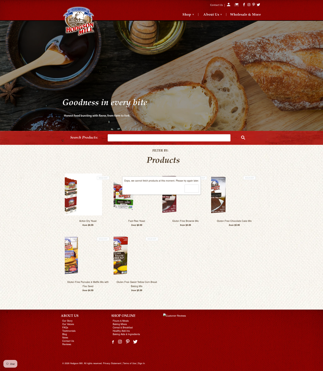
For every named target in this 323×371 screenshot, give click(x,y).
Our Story (67, 320)
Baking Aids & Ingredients (126, 334)
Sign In (141, 363)
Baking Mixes (120, 324)
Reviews (66, 344)
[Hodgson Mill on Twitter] (135, 341)
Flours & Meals (121, 320)
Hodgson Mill (76, 363)
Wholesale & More (245, 15)
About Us (212, 15)
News (65, 337)
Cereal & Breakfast (123, 327)
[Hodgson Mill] (79, 21)
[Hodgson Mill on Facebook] (113, 343)
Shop (188, 15)
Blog (64, 334)
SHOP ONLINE (123, 316)
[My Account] (229, 6)
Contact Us (68, 340)
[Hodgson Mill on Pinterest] (128, 341)
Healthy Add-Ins (121, 330)
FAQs (65, 327)
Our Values (68, 324)
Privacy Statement (112, 363)
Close (191, 188)
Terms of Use (129, 363)
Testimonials (69, 330)
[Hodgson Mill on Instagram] (120, 341)
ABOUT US (70, 316)
